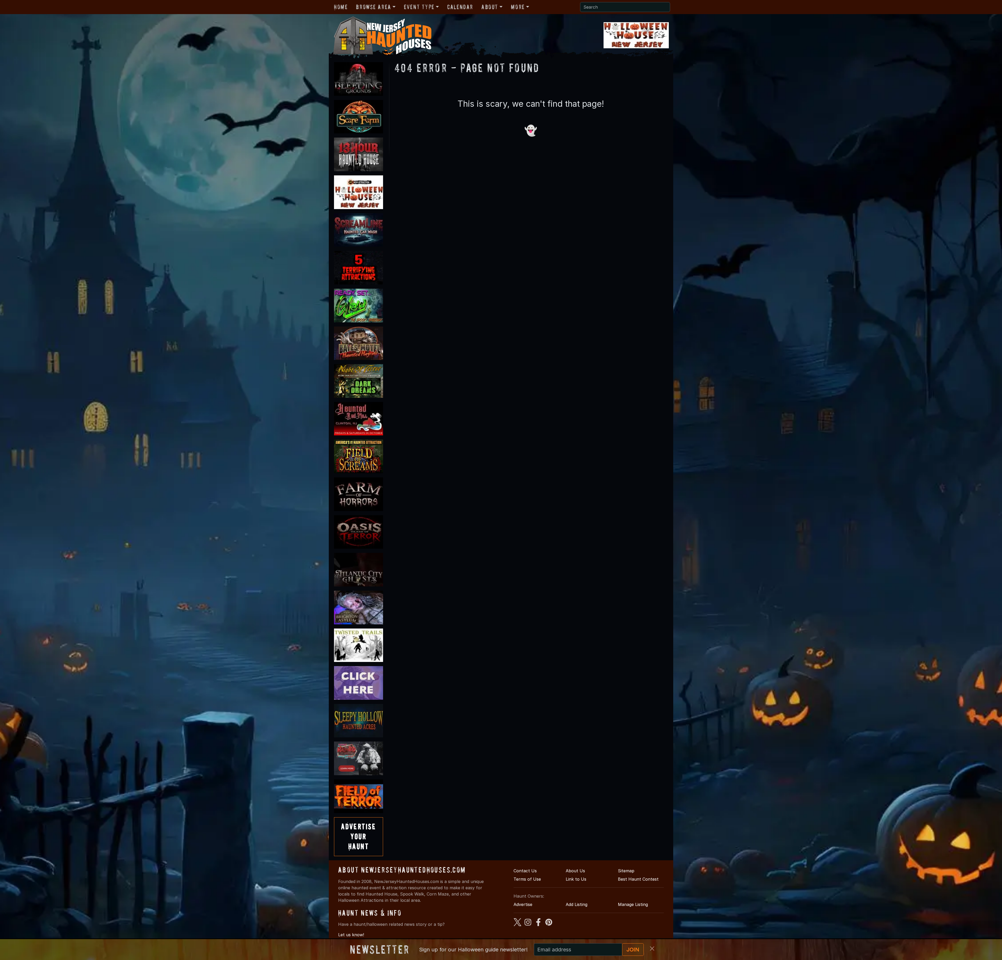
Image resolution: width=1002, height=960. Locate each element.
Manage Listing (633, 904)
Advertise (523, 904)
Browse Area (373, 6)
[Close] (652, 948)
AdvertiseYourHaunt (358, 836)
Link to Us (576, 879)
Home (341, 6)
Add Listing (576, 904)
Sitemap (626, 870)
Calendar (460, 6)
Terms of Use (527, 879)
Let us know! (351, 934)
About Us (575, 870)
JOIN (633, 949)
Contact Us (525, 870)
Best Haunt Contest (638, 879)
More (517, 6)
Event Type (419, 6)
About (489, 6)
